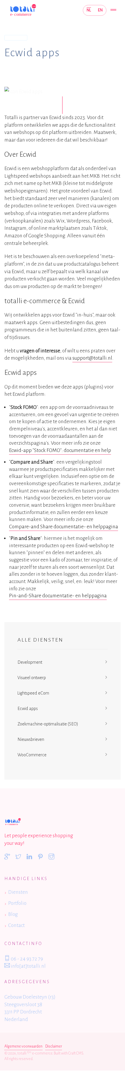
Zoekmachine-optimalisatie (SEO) (47, 724)
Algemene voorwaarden (23, 1046)
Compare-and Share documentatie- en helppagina (63, 526)
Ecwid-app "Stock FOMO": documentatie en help (60, 450)
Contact (16, 925)
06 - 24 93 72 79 (26, 959)
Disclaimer (53, 1046)
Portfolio (17, 903)
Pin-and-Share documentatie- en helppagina (58, 595)
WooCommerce (32, 755)
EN (100, 10)
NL (89, 10)
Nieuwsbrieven (30, 739)
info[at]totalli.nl (28, 966)
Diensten (16, 38)
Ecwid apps (27, 708)
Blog (13, 914)
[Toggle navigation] (113, 10)
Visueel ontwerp (31, 677)
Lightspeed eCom (33, 693)
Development (29, 662)
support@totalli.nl (92, 358)
